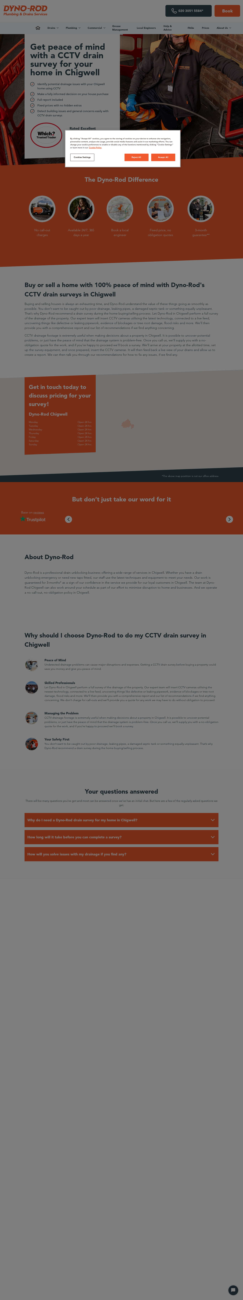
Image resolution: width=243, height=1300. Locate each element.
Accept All (163, 157)
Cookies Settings (82, 157)
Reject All (136, 157)
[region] (123, 148)
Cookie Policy (95, 147)
